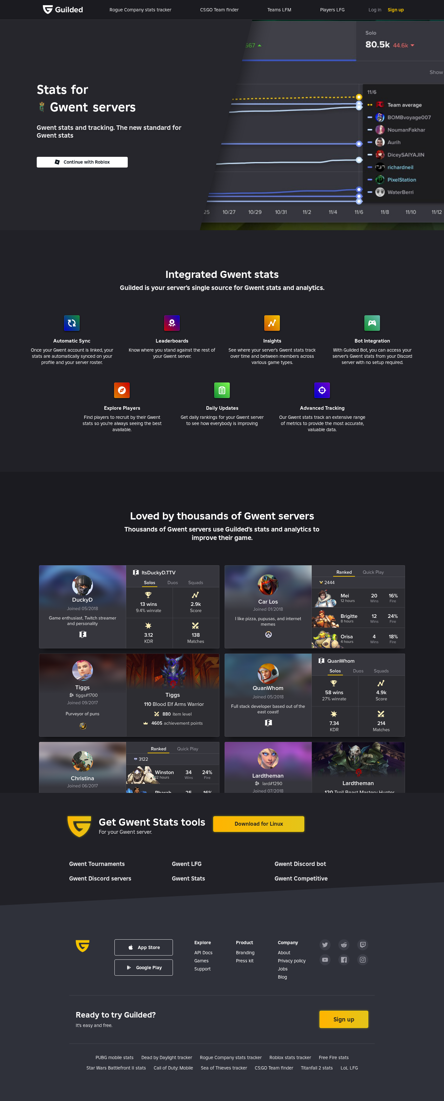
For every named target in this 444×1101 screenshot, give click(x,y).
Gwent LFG (187, 864)
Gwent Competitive (301, 878)
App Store (149, 947)
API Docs (203, 953)
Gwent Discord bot (300, 864)
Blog (282, 977)
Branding (245, 953)
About (284, 953)
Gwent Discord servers (100, 878)
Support (202, 969)
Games (201, 961)
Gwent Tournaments (97, 864)
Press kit (245, 961)
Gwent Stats (188, 878)
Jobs (283, 969)
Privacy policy (292, 961)
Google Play (149, 967)
